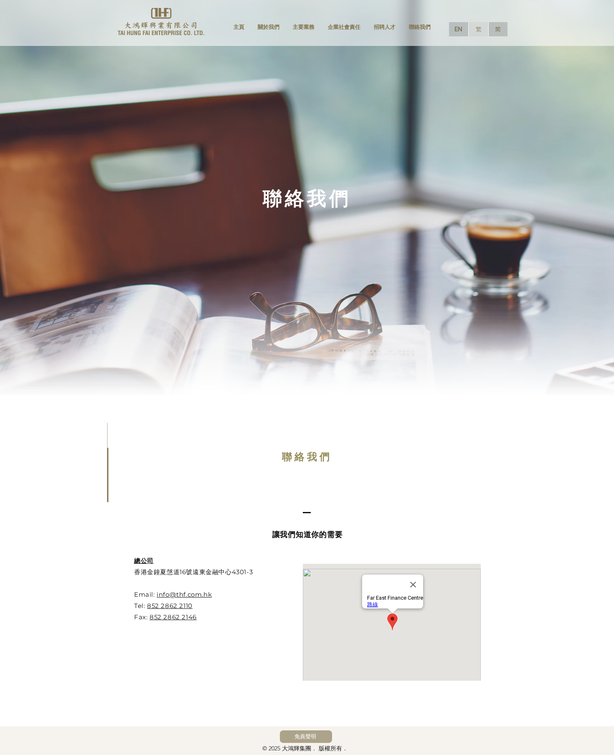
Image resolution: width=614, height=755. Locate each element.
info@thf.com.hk (184, 594)
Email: (145, 594)
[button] (306, 736)
